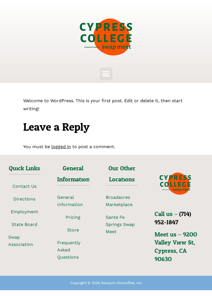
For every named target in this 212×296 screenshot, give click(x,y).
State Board (24, 224)
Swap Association (20, 241)
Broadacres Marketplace (119, 201)
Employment (24, 211)
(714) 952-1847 (173, 218)
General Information (70, 201)
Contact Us (24, 186)
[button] (106, 74)
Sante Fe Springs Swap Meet (120, 224)
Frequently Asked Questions (68, 250)
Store (73, 230)
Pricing (73, 217)
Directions (24, 199)
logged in (61, 146)
